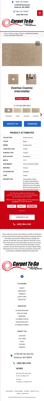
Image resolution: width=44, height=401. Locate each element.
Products (21, 33)
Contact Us (12, 124)
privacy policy (21, 199)
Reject (21, 206)
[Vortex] (17, 110)
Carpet (16, 33)
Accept (11, 206)
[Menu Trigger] (40, 13)
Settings (32, 206)
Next (41, 78)
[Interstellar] (8, 110)
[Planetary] (26, 110)
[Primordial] (35, 110)
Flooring (11, 33)
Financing (32, 124)
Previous (3, 78)
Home (5, 33)
